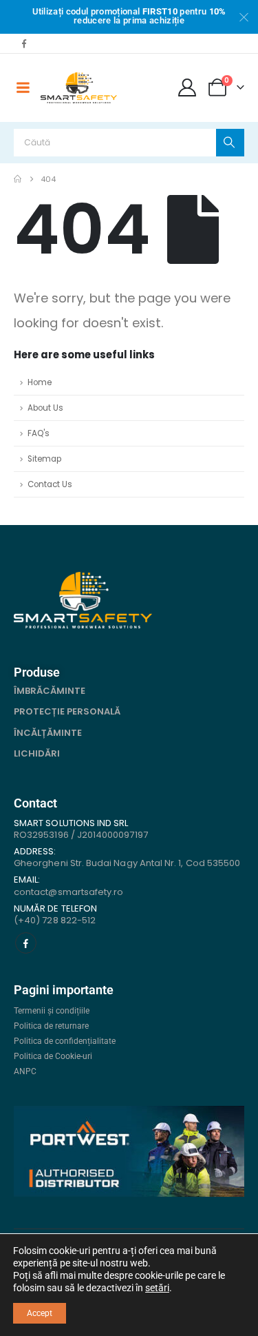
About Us (45, 407)
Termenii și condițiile (51, 1011)
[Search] (230, 142)
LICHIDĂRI (37, 753)
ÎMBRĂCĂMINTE (49, 690)
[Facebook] (24, 43)
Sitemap (44, 458)
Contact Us (50, 484)
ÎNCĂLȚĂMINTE (48, 732)
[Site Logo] (79, 87)
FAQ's (39, 433)
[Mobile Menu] (23, 87)
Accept (39, 1313)
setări (157, 1287)
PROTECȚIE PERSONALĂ (67, 711)
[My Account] (187, 87)
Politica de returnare (51, 1026)
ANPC (25, 1071)
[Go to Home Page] (17, 179)
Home (40, 382)
